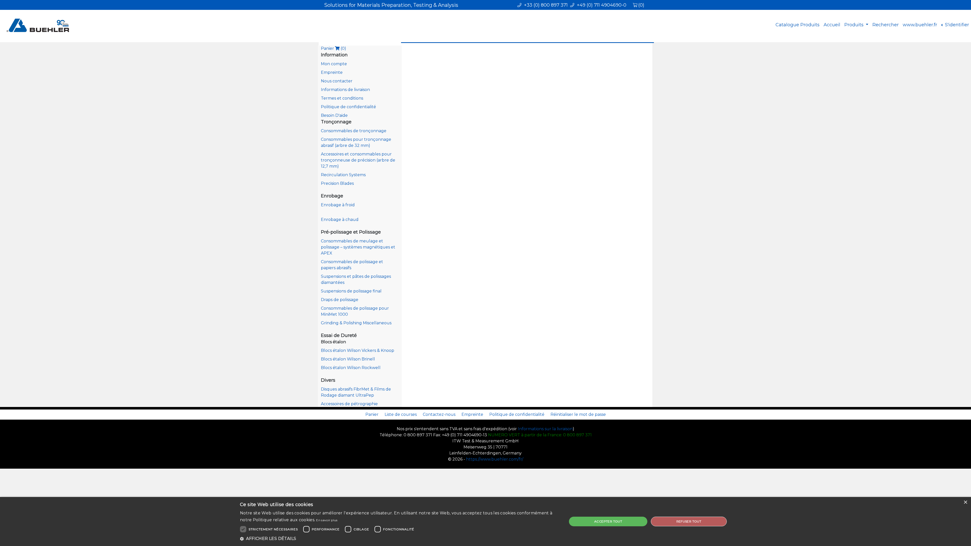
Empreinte (332, 72)
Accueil (832, 25)
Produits (854, 25)
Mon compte (334, 63)
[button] (399, 538)
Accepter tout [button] (608, 521)
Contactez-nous (439, 414)
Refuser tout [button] (688, 521)
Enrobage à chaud (340, 219)
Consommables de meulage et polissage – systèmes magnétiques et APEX (358, 247)
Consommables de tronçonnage (353, 130)
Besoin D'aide (334, 115)
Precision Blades (337, 183)
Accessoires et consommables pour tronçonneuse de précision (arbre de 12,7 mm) (358, 160)
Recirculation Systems (343, 174)
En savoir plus (326, 520)
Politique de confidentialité (348, 106)
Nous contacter (336, 81)
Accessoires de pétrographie (349, 403)
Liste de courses (401, 414)
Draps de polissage (339, 299)
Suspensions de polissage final (351, 291)
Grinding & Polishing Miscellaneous (356, 323)
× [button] (965, 502)
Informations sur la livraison (545, 428)
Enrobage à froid (338, 204)
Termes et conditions (342, 98)
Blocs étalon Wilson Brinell (348, 359)
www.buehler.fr (920, 25)
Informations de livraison (345, 89)
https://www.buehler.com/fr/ (494, 459)
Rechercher (885, 25)
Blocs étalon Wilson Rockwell (351, 367)
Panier (333, 48)
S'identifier (956, 25)
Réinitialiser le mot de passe (578, 414)
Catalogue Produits (798, 25)
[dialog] (485, 521)
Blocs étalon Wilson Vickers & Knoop (357, 350)
